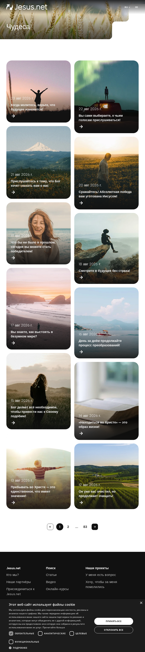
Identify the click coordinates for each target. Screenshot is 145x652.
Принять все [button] (113, 621)
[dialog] (72, 625)
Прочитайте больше (54, 627)
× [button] (141, 603)
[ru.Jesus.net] (26, 7)
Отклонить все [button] (113, 629)
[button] (50, 647)
